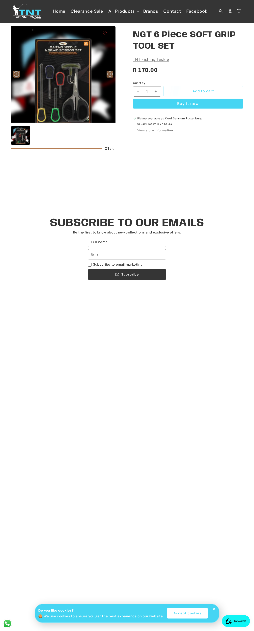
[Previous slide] (16, 74)
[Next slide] (110, 74)
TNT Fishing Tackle (151, 59)
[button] (123, 11)
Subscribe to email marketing (117, 264)
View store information (155, 130)
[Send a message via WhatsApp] (7, 623)
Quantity (139, 83)
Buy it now (188, 103)
